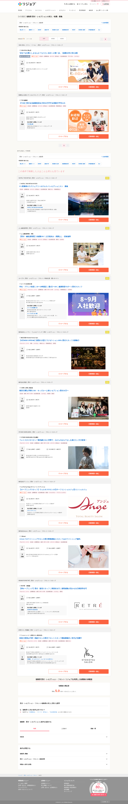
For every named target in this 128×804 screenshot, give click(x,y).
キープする (64, 87)
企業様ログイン (105, 1)
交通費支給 (32, 712)
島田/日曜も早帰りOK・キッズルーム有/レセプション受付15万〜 (44, 391)
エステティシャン (50, 10)
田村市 (39, 29)
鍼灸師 (91, 10)
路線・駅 (93, 728)
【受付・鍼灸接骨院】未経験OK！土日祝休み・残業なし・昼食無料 (45, 236)
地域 (34, 728)
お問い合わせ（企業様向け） (49, 787)
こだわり (64, 728)
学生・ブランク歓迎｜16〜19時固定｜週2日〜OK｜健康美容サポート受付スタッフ (50, 287)
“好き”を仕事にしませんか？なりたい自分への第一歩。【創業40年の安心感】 (49, 53)
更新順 (62, 38)
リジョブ (20, 775)
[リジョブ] (27, 4)
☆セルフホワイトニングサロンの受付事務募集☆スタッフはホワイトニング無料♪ (50, 539)
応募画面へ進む (94, 87)
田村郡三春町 (82, 29)
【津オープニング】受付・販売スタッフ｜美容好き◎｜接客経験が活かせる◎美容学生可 (53, 588)
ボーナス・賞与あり (42, 712)
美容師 (20, 10)
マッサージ (72, 10)
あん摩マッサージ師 (102, 10)
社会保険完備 (53, 712)
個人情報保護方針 (69, 785)
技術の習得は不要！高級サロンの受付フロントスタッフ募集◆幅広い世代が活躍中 (50, 638)
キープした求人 (83, 4)
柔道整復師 (82, 10)
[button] (64, 62)
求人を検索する (70, 4)
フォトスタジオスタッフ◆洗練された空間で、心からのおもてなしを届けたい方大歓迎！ (53, 440)
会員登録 (106, 4)
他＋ (99, 29)
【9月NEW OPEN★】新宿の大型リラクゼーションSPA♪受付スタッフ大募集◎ (49, 340)
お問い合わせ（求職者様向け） (27, 785)
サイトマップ (68, 791)
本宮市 (73, 29)
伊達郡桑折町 (91, 29)
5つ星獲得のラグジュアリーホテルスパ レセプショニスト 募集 (43, 186)
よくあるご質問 (22, 783)
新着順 (53, 38)
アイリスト (28, 10)
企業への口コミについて (25, 789)
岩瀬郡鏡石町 (65, 29)
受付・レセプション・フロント (30, 775)
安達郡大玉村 (55, 29)
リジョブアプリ (22, 787)
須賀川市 (46, 29)
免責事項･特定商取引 (70, 787)
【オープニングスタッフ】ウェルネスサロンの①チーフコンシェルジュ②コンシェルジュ (53, 489)
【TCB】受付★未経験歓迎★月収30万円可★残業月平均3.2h (42, 103)
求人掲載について (96, 1)
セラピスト (62, 10)
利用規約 (66, 783)
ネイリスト (38, 10)
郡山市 (23, 29)
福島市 (32, 29)
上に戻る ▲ (105, 801)
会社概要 (66, 789)
